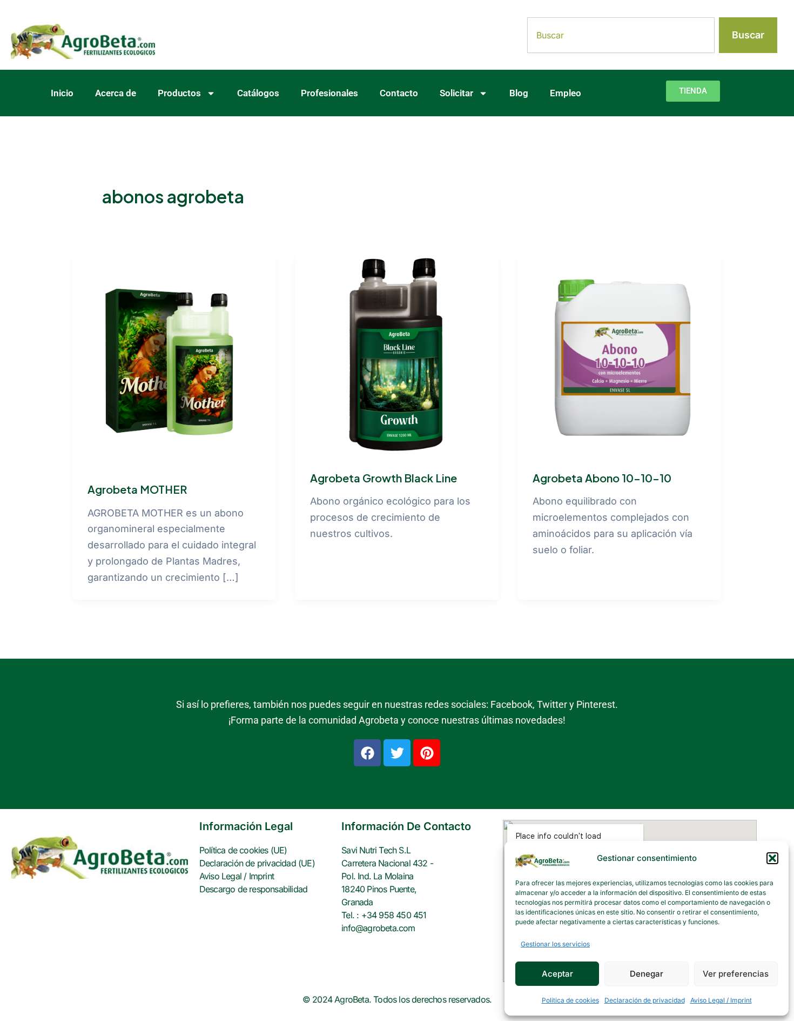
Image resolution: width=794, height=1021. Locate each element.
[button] (772, 858)
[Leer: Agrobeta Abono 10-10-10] (619, 354)
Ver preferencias (736, 974)
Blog (518, 93)
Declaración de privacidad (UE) (257, 863)
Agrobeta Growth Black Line (383, 478)
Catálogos (258, 93)
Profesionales (329, 93)
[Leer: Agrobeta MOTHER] (174, 359)
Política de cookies (570, 1000)
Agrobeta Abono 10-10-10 (602, 478)
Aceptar (557, 974)
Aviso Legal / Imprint (721, 1000)
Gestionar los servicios (555, 944)
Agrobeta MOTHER (137, 489)
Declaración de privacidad (644, 1000)
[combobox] (621, 35)
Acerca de (115, 93)
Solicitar (456, 93)
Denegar (646, 974)
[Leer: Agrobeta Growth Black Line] (397, 354)
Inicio (62, 93)
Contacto (399, 93)
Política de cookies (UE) (243, 850)
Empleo (565, 93)
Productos (179, 93)
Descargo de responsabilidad (253, 889)
